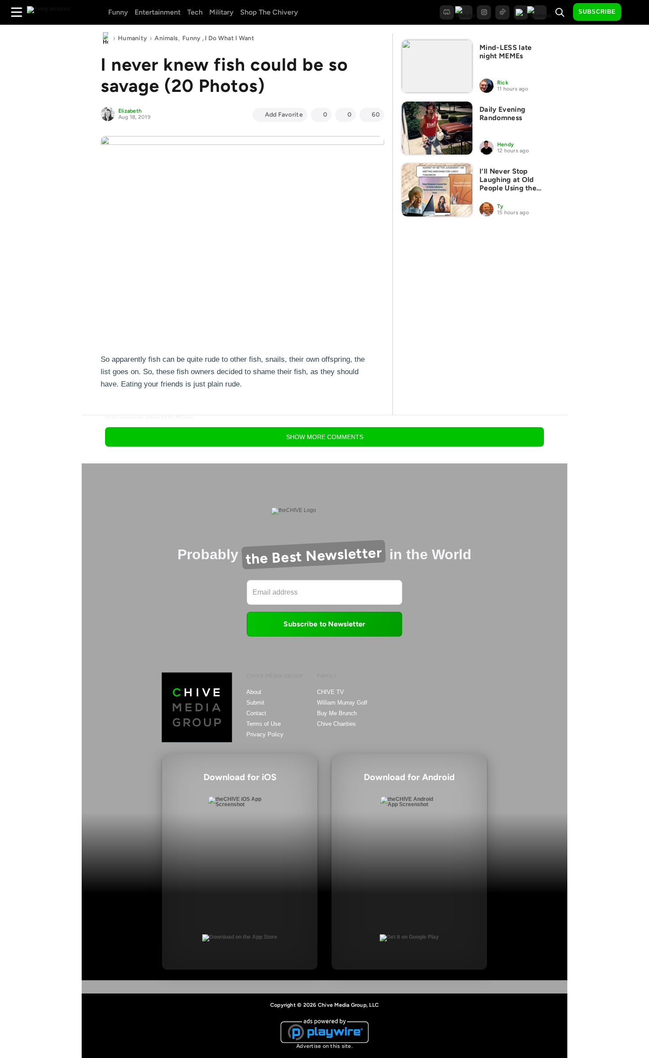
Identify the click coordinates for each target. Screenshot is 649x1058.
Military (221, 12)
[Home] (105, 38)
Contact (256, 713)
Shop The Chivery (269, 12)
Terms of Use (263, 724)
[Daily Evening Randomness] (437, 128)
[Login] (636, 12)
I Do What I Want (229, 38)
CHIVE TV (330, 692)
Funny (118, 12)
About (253, 692)
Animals (166, 38)
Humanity (132, 38)
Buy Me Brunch (337, 713)
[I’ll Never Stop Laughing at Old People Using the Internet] (437, 189)
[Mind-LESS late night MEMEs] (437, 66)
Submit (255, 702)
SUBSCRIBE (597, 11)
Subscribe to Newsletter (324, 624)
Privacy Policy (264, 734)
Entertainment (158, 12)
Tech (195, 12)
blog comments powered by (149, 418)
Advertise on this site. (324, 1046)
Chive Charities (336, 724)
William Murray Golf (342, 702)
